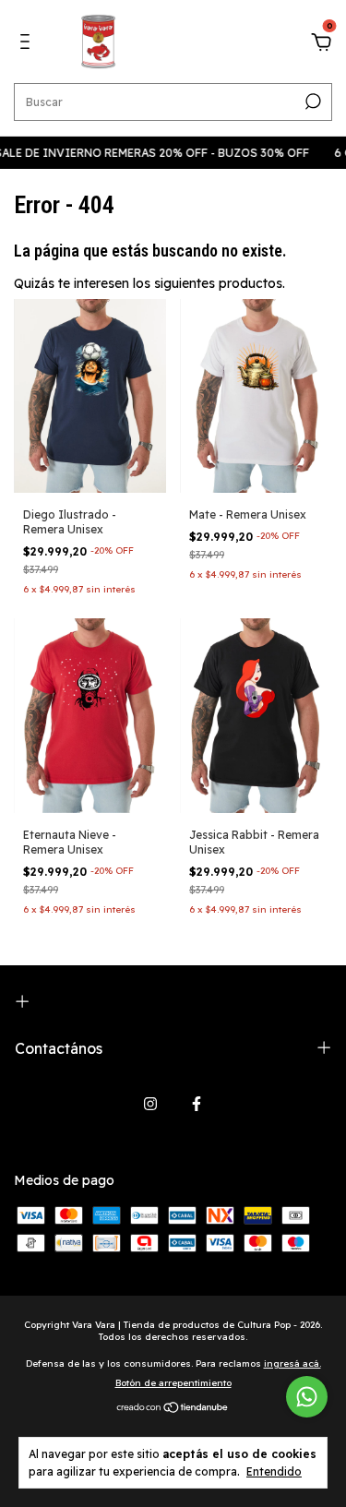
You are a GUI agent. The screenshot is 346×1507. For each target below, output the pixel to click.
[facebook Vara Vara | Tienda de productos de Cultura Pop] (196, 1103)
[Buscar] (311, 101)
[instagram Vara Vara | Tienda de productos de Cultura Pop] (150, 1103)
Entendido (274, 1471)
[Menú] (28, 44)
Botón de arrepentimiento (173, 1383)
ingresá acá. (292, 1363)
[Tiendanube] (173, 1409)
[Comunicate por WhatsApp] (307, 1396)
